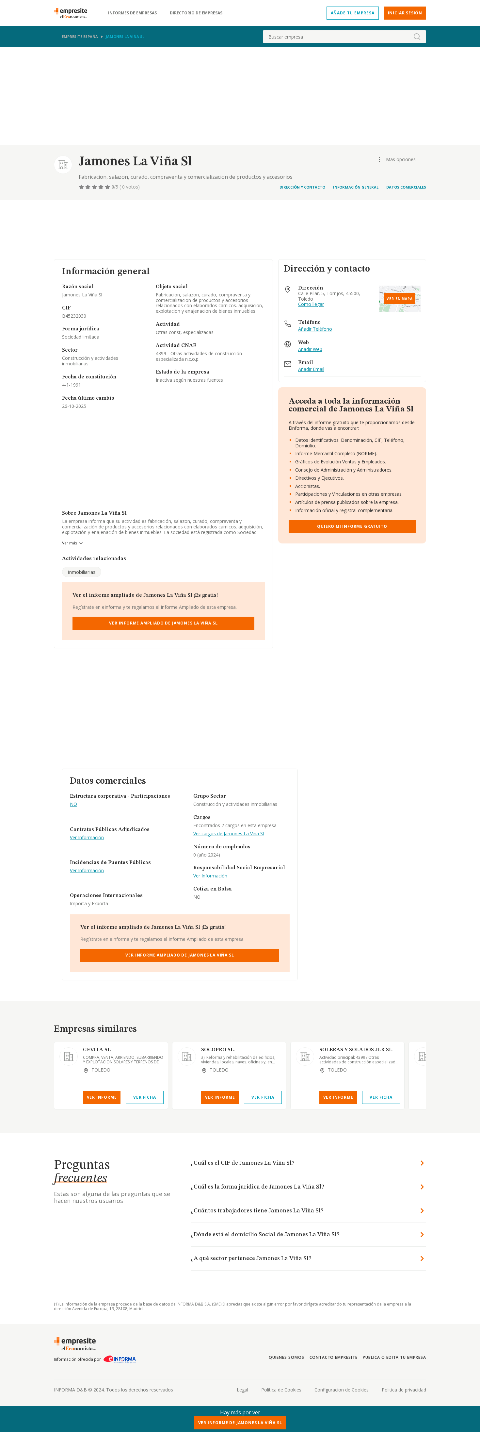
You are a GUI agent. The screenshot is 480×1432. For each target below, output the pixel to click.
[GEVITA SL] (68, 1056)
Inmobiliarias (82, 572)
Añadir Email (311, 369)
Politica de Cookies (281, 1390)
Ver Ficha (144, 1097)
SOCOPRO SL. (218, 1050)
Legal (242, 1390)
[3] (95, 187)
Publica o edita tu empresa (394, 1357)
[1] (82, 187)
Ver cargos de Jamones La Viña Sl (228, 834)
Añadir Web (310, 349)
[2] (88, 187)
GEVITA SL (97, 1050)
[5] (108, 187)
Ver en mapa (400, 298)
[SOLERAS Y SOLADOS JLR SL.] (305, 1056)
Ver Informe (102, 1097)
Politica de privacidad (404, 1390)
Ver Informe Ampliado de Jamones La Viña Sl (163, 623)
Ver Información (87, 838)
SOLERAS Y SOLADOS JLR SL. (356, 1050)
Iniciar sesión (405, 13)
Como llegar (311, 304)
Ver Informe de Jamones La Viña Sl (240, 1422)
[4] (101, 187)
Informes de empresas (132, 13)
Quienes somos (286, 1357)
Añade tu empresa (353, 13)
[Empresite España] (73, 13)
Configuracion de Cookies (341, 1390)
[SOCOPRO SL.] (187, 1056)
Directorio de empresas (196, 13)
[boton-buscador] (417, 36)
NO (73, 804)
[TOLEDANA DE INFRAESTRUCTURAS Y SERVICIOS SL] (423, 1056)
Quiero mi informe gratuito (352, 526)
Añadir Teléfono (315, 329)
